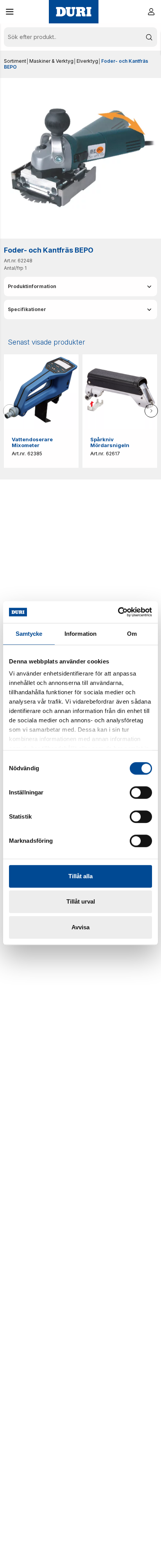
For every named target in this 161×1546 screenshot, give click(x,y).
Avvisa (80, 927)
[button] (10, 11)
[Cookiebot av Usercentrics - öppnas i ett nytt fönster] (118, 612)
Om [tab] (132, 633)
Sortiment (15, 61)
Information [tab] (80, 633)
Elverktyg (87, 61)
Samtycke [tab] (29, 633)
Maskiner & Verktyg (51, 61)
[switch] (141, 792)
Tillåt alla (80, 876)
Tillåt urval (80, 901)
